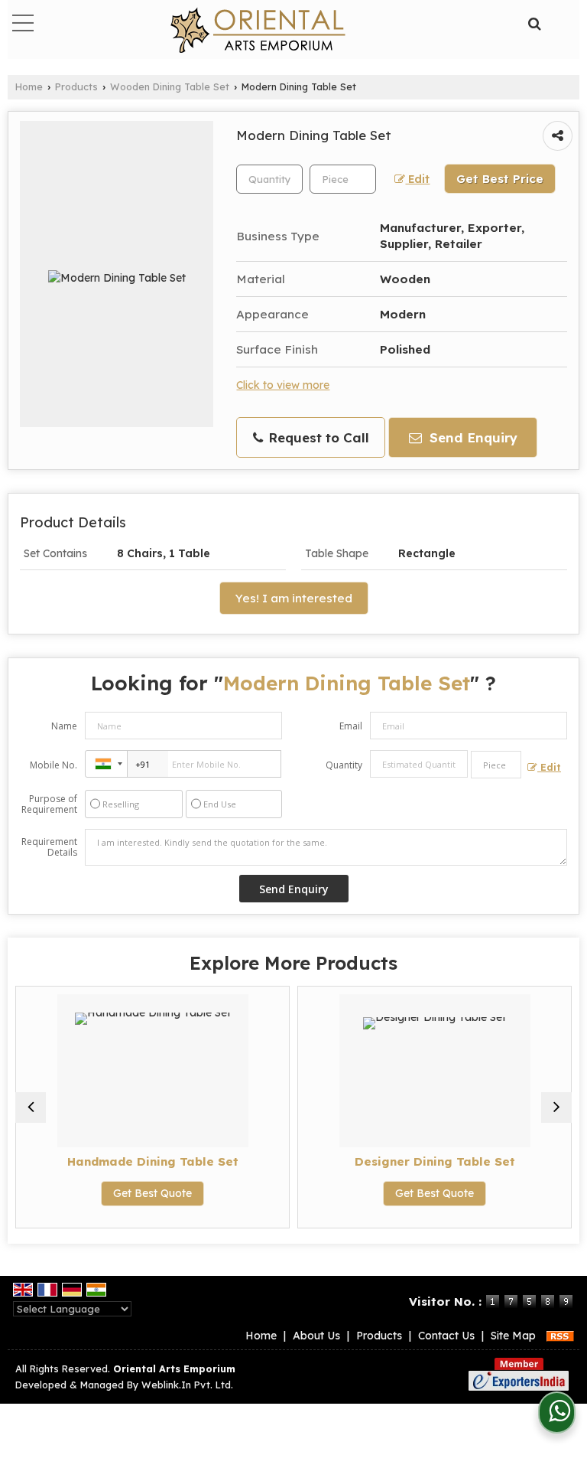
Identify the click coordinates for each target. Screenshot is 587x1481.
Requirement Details (49, 847)
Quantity (344, 764)
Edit (417, 178)
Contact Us (446, 1335)
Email (350, 725)
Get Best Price (499, 178)
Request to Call (316, 437)
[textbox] (343, 179)
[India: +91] (106, 764)
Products (76, 86)
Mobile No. (53, 764)
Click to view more (282, 384)
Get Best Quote (152, 1193)
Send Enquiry (471, 437)
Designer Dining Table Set (435, 1161)
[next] (556, 1107)
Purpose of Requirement (49, 804)
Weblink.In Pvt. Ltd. (187, 1384)
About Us (316, 1335)
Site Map (513, 1335)
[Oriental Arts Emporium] (257, 31)
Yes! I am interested (293, 598)
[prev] (30, 1107)
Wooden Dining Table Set (169, 86)
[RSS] (560, 1335)
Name (64, 725)
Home (29, 86)
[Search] (533, 21)
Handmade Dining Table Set (152, 1161)
